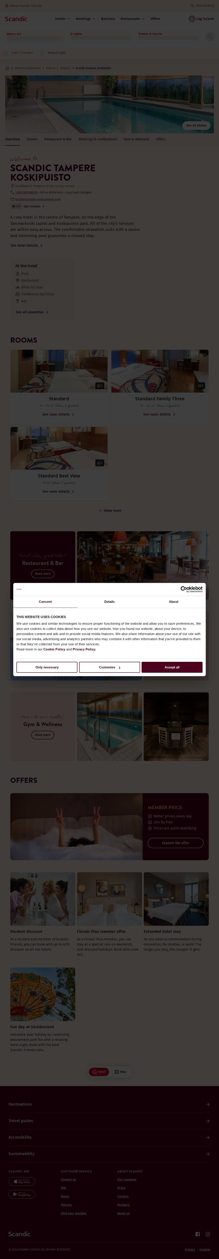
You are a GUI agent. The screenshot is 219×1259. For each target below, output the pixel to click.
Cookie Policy (54, 649)
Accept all (172, 667)
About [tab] (173, 601)
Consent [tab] (45, 601)
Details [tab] (109, 601)
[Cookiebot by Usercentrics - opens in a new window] (184, 589)
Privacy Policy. (84, 649)
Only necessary (47, 667)
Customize (107, 667)
